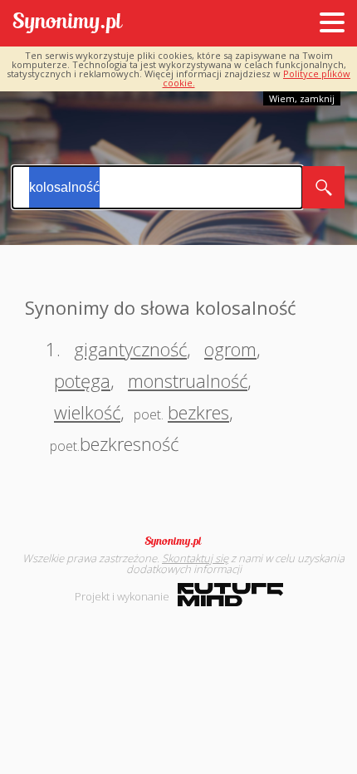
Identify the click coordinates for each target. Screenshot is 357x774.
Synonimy (178, 541)
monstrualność (187, 380)
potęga (82, 380)
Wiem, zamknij (302, 98)
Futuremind (230, 594)
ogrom (230, 348)
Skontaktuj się (195, 558)
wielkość (87, 411)
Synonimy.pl (67, 23)
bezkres (198, 411)
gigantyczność (130, 348)
